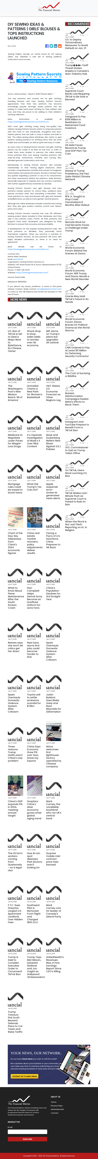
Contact (54, 1113)
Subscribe (27, 1139)
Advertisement (57, 1109)
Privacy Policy (57, 1105)
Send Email (18, 259)
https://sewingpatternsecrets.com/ (32, 272)
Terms (53, 1102)
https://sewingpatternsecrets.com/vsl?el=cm (28, 121)
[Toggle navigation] (8, 14)
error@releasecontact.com (49, 289)
